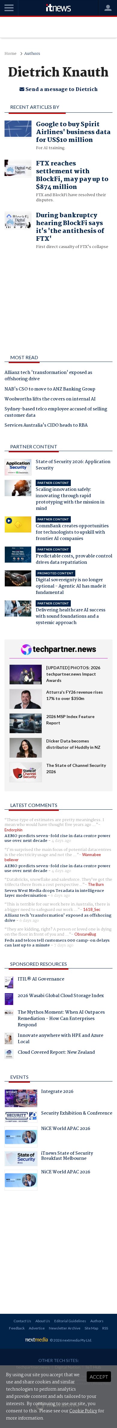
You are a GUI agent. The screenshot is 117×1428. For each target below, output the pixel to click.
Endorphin (13, 829)
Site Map (91, 1328)
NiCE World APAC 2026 (65, 1129)
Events (19, 1077)
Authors (32, 54)
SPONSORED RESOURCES (38, 964)
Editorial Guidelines (70, 1321)
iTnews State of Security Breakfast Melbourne (67, 1157)
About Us (42, 1321)
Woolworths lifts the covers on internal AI (50, 399)
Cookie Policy (83, 1411)
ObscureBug (85, 934)
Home (10, 54)
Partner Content (33, 446)
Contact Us (22, 1321)
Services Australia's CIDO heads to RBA (46, 425)
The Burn (96, 884)
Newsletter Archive (64, 1328)
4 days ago (61, 840)
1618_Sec (91, 909)
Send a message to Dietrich (61, 90)
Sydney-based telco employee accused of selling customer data (55, 412)
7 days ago (64, 945)
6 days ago (60, 895)
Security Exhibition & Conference (76, 1114)
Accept (99, 1376)
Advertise (37, 1328)
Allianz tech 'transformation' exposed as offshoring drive (48, 376)
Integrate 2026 (57, 1092)
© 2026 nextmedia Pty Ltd (70, 1340)
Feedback (17, 1328)
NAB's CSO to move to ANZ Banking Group (49, 389)
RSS (105, 1328)
